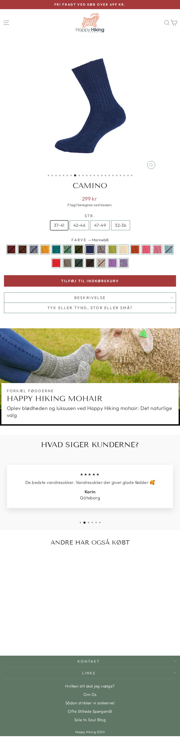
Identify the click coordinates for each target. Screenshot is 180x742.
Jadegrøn (56, 249)
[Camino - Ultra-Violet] (56, 639)
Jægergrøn (78, 249)
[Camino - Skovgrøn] (39, 639)
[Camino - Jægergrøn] (39, 635)
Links (89, 673)
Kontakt (89, 661)
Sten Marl (101, 263)
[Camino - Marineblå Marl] (50, 635)
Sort (90, 263)
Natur (123, 249)
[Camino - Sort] (45, 639)
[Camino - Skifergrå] (34, 639)
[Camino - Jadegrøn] (29, 635)
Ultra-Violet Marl (123, 263)
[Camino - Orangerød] (66, 635)
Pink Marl (157, 249)
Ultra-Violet (112, 263)
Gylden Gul (45, 249)
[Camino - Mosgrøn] (56, 635)
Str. (90, 215)
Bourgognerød (11, 249)
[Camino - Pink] (13, 639)
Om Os (89, 694)
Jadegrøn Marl (67, 249)
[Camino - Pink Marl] (18, 639)
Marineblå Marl (101, 249)
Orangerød (135, 249)
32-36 (120, 225)
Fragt (72, 205)
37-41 (59, 225)
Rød (56, 263)
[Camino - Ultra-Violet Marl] (61, 639)
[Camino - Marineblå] (45, 635)
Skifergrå (67, 263)
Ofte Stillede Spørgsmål (90, 711)
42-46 (79, 225)
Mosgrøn (112, 249)
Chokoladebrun (22, 249)
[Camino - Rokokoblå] (23, 639)
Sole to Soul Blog (90, 719)
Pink (146, 249)
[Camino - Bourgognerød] (7, 635)
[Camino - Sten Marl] (50, 639)
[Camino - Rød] (29, 639)
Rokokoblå (168, 249)
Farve (89, 240)
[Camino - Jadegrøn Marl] (34, 635)
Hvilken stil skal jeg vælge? (90, 686)
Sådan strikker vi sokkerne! (90, 702)
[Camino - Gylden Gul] (23, 635)
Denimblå (33, 249)
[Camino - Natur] (61, 635)
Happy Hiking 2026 (90, 732)
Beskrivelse (90, 297)
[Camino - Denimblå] (18, 635)
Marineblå (90, 249)
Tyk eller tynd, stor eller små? (90, 307)
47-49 (100, 225)
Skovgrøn (78, 263)
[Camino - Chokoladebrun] (13, 635)
